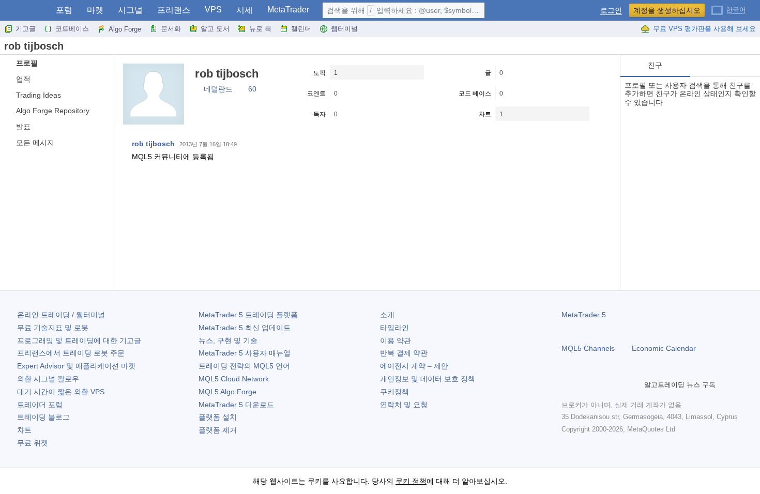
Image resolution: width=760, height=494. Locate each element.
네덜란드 (218, 89)
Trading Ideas (38, 95)
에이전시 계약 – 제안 (414, 366)
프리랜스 (173, 10)
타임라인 (394, 327)
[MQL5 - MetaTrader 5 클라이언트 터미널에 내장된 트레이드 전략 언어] (24, 11)
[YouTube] (617, 385)
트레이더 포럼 (40, 404)
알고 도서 (215, 29)
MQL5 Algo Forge (227, 392)
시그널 (130, 10)
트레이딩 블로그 (43, 417)
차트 (24, 430)
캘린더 (301, 29)
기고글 (26, 29)
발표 (23, 126)
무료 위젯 (32, 443)
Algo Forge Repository (52, 110)
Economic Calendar (664, 348)
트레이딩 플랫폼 (248, 315)
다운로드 (236, 404)
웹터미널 (344, 29)
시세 (244, 10)
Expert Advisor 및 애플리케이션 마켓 (76, 366)
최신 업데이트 (245, 327)
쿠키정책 (394, 392)
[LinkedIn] (634, 385)
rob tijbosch (153, 144)
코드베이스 (72, 29)
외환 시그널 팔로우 (48, 379)
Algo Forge (125, 29)
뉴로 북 (260, 29)
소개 (387, 315)
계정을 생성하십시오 (667, 10)
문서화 (171, 29)
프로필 (27, 63)
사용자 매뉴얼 (245, 353)
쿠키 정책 (411, 481)
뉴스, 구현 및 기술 (228, 340)
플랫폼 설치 (218, 417)
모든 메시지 (35, 142)
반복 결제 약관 (404, 353)
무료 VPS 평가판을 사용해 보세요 (704, 29)
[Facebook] (567, 385)
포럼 (64, 10)
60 (252, 89)
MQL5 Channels (588, 348)
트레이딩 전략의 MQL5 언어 (244, 366)
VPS (213, 9)
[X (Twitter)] (601, 385)
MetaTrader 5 (583, 315)
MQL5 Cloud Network (234, 379)
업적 (23, 79)
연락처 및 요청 (404, 404)
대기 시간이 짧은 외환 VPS (60, 392)
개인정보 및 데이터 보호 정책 (427, 379)
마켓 (95, 10)
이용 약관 (395, 340)
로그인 (611, 10)
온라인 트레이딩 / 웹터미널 (61, 315)
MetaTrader (288, 9)
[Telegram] (584, 385)
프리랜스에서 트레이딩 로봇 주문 (71, 353)
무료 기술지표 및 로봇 (52, 327)
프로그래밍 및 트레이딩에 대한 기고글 (79, 340)
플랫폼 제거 (218, 430)
